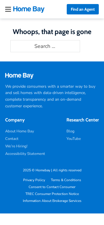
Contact (11, 138)
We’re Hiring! (16, 146)
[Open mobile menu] (8, 9)
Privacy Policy (34, 180)
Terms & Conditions (66, 180)
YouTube (73, 138)
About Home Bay (19, 131)
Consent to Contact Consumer (52, 187)
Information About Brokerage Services (52, 200)
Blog (70, 131)
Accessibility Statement (25, 153)
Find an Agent (83, 9)
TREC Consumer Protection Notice (52, 194)
